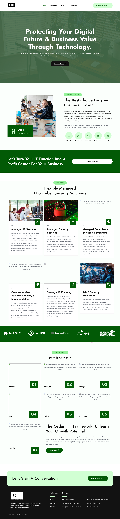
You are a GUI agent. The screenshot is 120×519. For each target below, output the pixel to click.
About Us (64, 5)
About (52, 499)
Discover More (59, 64)
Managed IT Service (68, 499)
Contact (52, 507)
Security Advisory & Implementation (98, 499)
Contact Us (73, 5)
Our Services (54, 5)
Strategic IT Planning (93, 503)
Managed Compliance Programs (71, 507)
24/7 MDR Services (92, 507)
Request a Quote (101, 5)
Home (44, 5)
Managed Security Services (70, 503)
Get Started (53, 450)
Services (53, 503)
